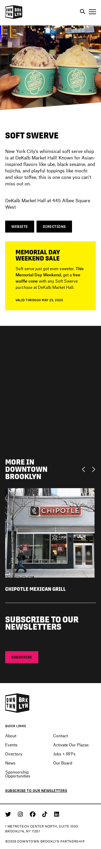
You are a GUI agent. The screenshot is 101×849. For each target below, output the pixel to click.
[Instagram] (21, 814)
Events (11, 745)
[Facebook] (33, 814)
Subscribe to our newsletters (36, 791)
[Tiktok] (45, 814)
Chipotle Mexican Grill (35, 589)
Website (19, 226)
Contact (60, 736)
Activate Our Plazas (71, 745)
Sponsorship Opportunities (17, 774)
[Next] (93, 469)
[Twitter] (9, 814)
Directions (54, 226)
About (10, 736)
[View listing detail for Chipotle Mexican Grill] (50, 532)
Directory (13, 754)
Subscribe (21, 657)
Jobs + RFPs (64, 754)
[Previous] (84, 469)
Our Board (62, 763)
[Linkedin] (56, 814)
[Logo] (13, 18)
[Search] (82, 12)
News (10, 763)
